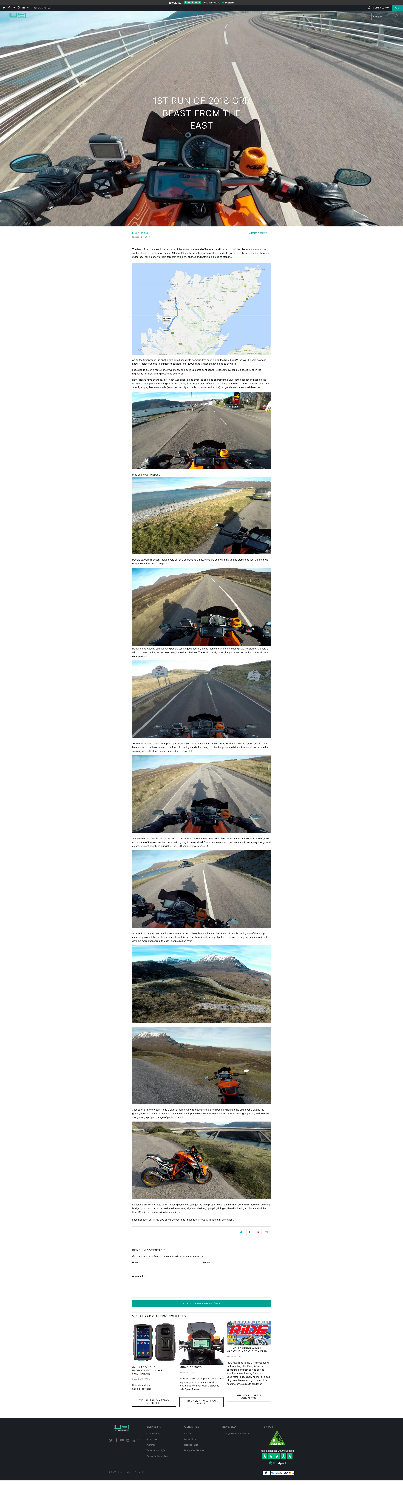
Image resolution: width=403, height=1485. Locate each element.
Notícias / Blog (191, 1445)
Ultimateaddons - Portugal (130, 1472)
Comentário (139, 1276)
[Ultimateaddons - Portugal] (17, 16)
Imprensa (150, 1445)
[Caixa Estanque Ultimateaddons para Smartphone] (154, 1343)
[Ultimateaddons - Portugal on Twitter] (3, 8)
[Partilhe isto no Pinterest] (258, 1232)
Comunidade (190, 1439)
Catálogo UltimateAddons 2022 (237, 1433)
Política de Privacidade (157, 1456)
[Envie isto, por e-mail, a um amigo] (266, 1232)
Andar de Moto (190, 1367)
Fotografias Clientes (194, 1450)
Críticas (187, 1433)
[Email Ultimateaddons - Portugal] (28, 8)
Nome (136, 1262)
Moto (200, 16)
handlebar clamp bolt (144, 383)
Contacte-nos (153, 1433)
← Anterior (251, 233)
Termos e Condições (156, 1450)
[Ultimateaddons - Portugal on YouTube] (13, 8)
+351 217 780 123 (41, 8)
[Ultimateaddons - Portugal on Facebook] (8, 8)
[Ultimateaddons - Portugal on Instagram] (18, 8)
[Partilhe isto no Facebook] (249, 1232)
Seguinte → (265, 233)
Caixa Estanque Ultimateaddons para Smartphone (148, 1370)
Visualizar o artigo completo (154, 1401)
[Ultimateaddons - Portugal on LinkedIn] (23, 8)
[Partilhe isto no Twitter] (241, 1232)
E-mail (207, 1262)
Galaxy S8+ (185, 383)
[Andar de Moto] (201, 1343)
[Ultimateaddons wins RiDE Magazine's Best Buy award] (249, 1333)
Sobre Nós (151, 1439)
